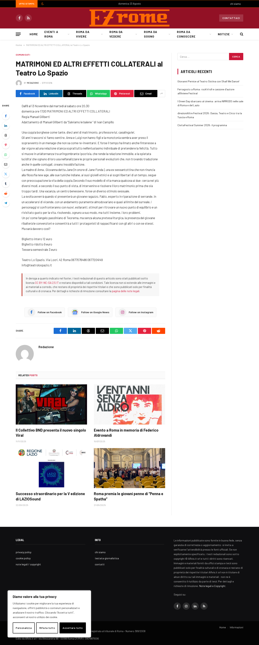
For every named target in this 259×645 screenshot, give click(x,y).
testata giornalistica (107, 558)
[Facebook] (5, 116)
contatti (99, 564)
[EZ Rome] (129, 18)
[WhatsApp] (5, 154)
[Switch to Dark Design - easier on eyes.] (42, 3)
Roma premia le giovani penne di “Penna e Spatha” (128, 496)
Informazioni (236, 627)
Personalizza (24, 627)
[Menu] (18, 34)
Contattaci (231, 18)
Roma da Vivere (82, 34)
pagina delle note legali (125, 291)
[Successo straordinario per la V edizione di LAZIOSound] (51, 468)
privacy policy (23, 552)
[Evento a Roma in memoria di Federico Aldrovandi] (129, 404)
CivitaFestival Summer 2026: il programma (202, 125)
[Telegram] (5, 203)
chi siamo (235, 3)
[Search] (241, 34)
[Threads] (5, 135)
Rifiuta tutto (47, 627)
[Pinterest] (5, 145)
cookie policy (23, 558)
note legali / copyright (28, 564)
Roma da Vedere (116, 34)
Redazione (33, 83)
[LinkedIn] (5, 125)
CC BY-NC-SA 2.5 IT (47, 282)
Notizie (224, 34)
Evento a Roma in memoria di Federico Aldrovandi (126, 432)
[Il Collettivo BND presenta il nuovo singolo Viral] (51, 404)
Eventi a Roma (51, 34)
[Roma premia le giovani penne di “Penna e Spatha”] (129, 468)
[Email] (5, 164)
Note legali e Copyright (212, 586)
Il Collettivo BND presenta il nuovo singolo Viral (51, 432)
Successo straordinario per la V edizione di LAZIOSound (50, 496)
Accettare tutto (73, 627)
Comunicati (23, 54)
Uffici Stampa (26, 3)
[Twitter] (5, 174)
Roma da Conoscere (186, 34)
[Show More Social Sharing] (161, 93)
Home (34, 34)
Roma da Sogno (150, 34)
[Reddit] (5, 193)
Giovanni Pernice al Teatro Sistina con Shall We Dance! (208, 81)
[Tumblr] (5, 183)
